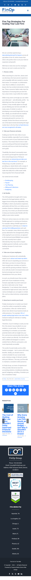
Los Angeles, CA (15, 518)
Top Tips (23, 378)
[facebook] (9, 574)
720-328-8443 (18, 463)
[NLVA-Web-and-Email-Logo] (15, 474)
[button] (3, 421)
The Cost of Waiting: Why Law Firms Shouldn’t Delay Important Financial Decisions (8, 408)
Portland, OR (15, 538)
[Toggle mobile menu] (28, 10)
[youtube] (18, 574)
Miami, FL (15, 533)
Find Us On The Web (15, 561)
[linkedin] (21, 574)
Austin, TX (15, 528)
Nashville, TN (15, 513)
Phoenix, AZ (15, 543)
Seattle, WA (15, 548)
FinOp (5, 378)
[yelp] (15, 574)
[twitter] (12, 574)
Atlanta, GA (15, 553)
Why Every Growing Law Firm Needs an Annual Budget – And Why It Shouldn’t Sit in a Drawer (23, 408)
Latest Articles (17, 378)
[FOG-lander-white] (15, 448)
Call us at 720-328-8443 (8, 1)
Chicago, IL (15, 523)
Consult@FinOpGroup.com (21, 1)
